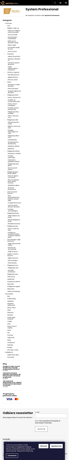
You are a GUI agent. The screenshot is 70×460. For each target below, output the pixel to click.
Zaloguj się (41, 429)
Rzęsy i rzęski (12, 45)
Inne (8, 26)
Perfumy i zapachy (13, 72)
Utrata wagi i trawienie (11, 318)
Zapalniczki (10, 279)
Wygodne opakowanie (11, 304)
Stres (9, 324)
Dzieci (9, 82)
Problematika (11, 299)
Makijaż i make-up (13, 28)
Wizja (9, 310)
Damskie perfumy (13, 75)
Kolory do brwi (12, 51)
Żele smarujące (13, 260)
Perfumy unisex (13, 80)
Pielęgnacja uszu (13, 268)
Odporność (10, 338)
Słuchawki (10, 284)
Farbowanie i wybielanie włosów (13, 160)
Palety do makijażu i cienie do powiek (14, 31)
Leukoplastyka (12, 140)
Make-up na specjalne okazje (13, 42)
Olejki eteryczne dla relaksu (14, 244)
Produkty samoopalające (13, 210)
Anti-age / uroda (12, 350)
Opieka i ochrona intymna (12, 254)
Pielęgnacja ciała (12, 120)
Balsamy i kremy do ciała (14, 127)
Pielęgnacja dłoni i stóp (13, 136)
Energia (9, 347)
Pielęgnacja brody (13, 213)
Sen (8, 333)
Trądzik (9, 321)
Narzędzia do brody (14, 224)
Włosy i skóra (11, 308)
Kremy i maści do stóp (13, 229)
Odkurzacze (11, 277)
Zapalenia (10, 301)
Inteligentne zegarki (13, 286)
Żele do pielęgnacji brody (14, 220)
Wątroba (10, 315)
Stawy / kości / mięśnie (12, 327)
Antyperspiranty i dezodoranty (13, 143)
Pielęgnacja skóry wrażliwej (13, 112)
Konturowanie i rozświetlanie (12, 38)
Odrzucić (43, 446)
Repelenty (11, 149)
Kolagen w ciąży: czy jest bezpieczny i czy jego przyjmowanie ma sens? (11, 368)
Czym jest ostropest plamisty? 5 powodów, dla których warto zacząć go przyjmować (12, 375)
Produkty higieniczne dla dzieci (14, 91)
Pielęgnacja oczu (12, 265)
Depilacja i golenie (13, 146)
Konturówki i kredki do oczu (13, 48)
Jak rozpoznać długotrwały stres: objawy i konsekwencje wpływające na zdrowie (12, 383)
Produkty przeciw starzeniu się (13, 108)
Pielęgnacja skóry (12, 95)
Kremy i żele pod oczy (13, 116)
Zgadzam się (56, 446)
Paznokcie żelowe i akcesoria (14, 63)
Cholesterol (11, 342)
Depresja (10, 345)
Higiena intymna (13, 258)
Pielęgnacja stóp (12, 226)
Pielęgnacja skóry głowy (13, 164)
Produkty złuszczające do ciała (13, 131)
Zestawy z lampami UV (14, 59)
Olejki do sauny (12, 251)
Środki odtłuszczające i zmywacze (13, 68)
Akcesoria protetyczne (12, 188)
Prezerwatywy (12, 263)
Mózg (9, 340)
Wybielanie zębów (13, 185)
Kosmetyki (10, 357)
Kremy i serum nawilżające (12, 104)
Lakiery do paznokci (14, 56)
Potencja (10, 335)
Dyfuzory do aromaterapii (12, 248)
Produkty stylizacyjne (11, 156)
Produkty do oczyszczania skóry (14, 100)
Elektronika (10, 289)
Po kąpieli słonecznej (14, 203)
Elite (8, 296)
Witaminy (10, 312)
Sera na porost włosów (12, 168)
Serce (9, 330)
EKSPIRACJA (9, 352)
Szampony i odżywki (14, 153)
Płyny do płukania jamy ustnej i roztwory (13, 181)
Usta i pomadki (12, 35)
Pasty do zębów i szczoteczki (13, 176)
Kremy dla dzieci (13, 88)
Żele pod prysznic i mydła (14, 123)
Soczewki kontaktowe (11, 271)
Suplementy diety (13, 355)
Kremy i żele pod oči (14, 97)
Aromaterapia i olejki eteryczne (13, 240)
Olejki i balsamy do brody (14, 216)
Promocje (9, 23)
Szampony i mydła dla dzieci (14, 85)
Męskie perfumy (13, 77)
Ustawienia (12, 456)
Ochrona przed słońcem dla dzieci (14, 206)
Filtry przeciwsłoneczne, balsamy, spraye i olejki (13, 198)
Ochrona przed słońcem (12, 192)
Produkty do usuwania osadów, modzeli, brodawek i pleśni (14, 235)
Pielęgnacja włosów (13, 151)
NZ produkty (9, 294)
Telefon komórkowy (13, 291)
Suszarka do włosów (13, 282)
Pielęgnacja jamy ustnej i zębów (12, 172)
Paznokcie (10, 54)
